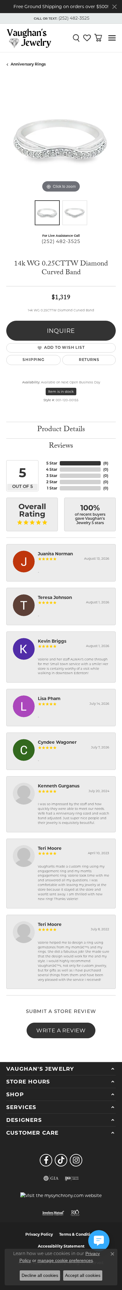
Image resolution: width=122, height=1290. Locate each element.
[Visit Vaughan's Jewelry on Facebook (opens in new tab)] (46, 1160)
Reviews (61, 446)
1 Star (52, 488)
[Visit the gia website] (50, 1178)
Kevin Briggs (52, 641)
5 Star (51, 463)
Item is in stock (61, 391)
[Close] (114, 7)
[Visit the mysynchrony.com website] (61, 1195)
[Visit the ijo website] (72, 1178)
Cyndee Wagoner (57, 742)
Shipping (33, 360)
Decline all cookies (40, 1275)
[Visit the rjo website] (75, 1213)
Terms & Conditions (78, 1234)
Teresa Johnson (55, 597)
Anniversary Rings (28, 64)
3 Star (51, 475)
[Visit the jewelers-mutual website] (53, 1213)
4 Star (51, 469)
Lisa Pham (49, 698)
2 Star (51, 481)
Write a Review (61, 1030)
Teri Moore (50, 848)
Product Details (61, 430)
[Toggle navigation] (112, 38)
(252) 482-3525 (61, 241)
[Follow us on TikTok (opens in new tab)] (61, 1160)
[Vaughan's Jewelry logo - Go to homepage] (29, 38)
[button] (61, 18)
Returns (89, 360)
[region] (61, 139)
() (105, 463)
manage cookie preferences (65, 1260)
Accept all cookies (82, 1275)
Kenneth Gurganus (58, 785)
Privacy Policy (39, 1234)
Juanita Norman (55, 553)
